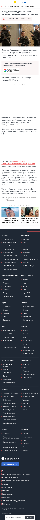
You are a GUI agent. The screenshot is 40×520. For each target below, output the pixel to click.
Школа (25, 256)
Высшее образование (30, 259)
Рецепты (24, 429)
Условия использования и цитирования (15, 481)
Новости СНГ (7, 340)
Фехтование (27, 296)
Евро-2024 (26, 293)
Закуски (25, 450)
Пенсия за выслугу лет (11, 450)
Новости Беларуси (9, 347)
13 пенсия (6, 433)
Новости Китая (8, 344)
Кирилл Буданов (8, 410)
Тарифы (6, 289)
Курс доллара (7, 293)
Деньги (5, 280)
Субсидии (26, 249)
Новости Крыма (8, 266)
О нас (4, 471)
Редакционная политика (10, 477)
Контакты (5, 491)
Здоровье (24, 303)
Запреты (25, 403)
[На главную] (20, 2)
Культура (26, 344)
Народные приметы (29, 396)
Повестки (26, 364)
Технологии (7, 307)
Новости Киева (8, 239)
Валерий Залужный (9, 406)
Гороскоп (26, 330)
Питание (25, 310)
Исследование (28, 320)
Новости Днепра (8, 246)
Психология (27, 316)
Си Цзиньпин (7, 400)
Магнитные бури (28, 350)
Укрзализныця (8, 296)
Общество (25, 235)
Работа (25, 242)
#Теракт (9, 198)
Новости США (8, 334)
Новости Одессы (9, 249)
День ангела (27, 406)
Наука (3, 303)
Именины (26, 410)
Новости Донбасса (9, 262)
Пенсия (4, 429)
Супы (24, 440)
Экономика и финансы (9, 275)
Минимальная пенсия (10, 447)
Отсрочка (26, 371)
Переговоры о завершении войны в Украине (19, 6)
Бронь (25, 367)
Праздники (25, 389)
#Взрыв (15, 198)
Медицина (26, 252)
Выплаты (26, 246)
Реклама (5, 484)
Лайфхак (26, 347)
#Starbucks (32, 198)
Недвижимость (8, 286)
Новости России (8, 337)
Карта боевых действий (7, 365)
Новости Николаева (10, 269)
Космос (5, 310)
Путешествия (27, 340)
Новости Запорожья (10, 256)
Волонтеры (7, 379)
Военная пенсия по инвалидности (9, 443)
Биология (6, 313)
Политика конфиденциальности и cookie (16, 474)
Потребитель (27, 334)
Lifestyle (24, 326)
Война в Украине (7, 360)
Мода (24, 337)
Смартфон (6, 320)
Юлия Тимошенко (9, 416)
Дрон (4, 316)
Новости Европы (9, 330)
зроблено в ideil (6, 513)
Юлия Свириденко (9, 423)
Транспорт (6, 283)
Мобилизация (26, 360)
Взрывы (5, 369)
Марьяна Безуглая (9, 420)
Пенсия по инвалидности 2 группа (11, 438)
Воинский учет (27, 377)
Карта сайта (6, 497)
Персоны (4, 389)
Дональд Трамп (8, 396)
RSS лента (6, 504)
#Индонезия (23, 198)
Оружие (5, 376)
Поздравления (28, 354)
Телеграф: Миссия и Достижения (13, 501)
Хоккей (25, 289)
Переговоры (7, 373)
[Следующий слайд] (38, 6)
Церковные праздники (30, 393)
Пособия (26, 262)
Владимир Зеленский (10, 393)
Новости (4, 235)
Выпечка (25, 433)
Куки (19, 517)
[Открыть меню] (2, 2)
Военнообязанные (29, 374)
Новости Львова (8, 252)
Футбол (25, 280)
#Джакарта (10, 200)
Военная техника (9, 383)
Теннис (25, 286)
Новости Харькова (9, 242)
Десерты (26, 443)
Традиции (26, 400)
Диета (25, 313)
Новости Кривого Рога (10, 259)
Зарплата (26, 239)
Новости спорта (27, 275)
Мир (3, 326)
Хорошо (29, 517)
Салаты (25, 447)
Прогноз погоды (28, 266)
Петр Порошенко (9, 413)
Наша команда (7, 494)
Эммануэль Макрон (9, 403)
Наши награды (7, 487)
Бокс (24, 283)
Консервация (27, 437)
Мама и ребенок (28, 307)
